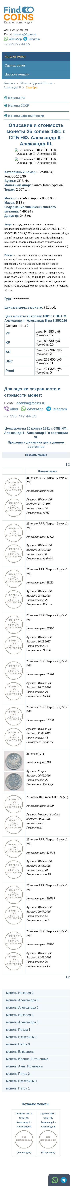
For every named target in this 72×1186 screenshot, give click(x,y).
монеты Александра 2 (22, 1007)
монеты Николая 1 (20, 1015)
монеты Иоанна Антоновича (27, 1059)
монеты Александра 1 (22, 1022)
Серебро (31, 87)
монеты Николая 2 (20, 993)
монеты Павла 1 (18, 1029)
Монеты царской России (26, 115)
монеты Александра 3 (22, 1000)
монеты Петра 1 (18, 1088)
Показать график (36, 454)
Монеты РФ (16, 97)
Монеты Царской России (36, 83)
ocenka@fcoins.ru (25, 34)
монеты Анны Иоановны (24, 1066)
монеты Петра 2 (18, 1073)
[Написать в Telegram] (63, 1180)
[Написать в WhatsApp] (54, 1180)
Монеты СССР (18, 105)
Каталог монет (15, 56)
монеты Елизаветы (20, 1051)
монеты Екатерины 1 (21, 1081)
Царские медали (17, 74)
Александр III (12, 87)
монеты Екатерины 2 (21, 1037)
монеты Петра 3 (18, 1044)
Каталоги (9, 83)
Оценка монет (15, 65)
